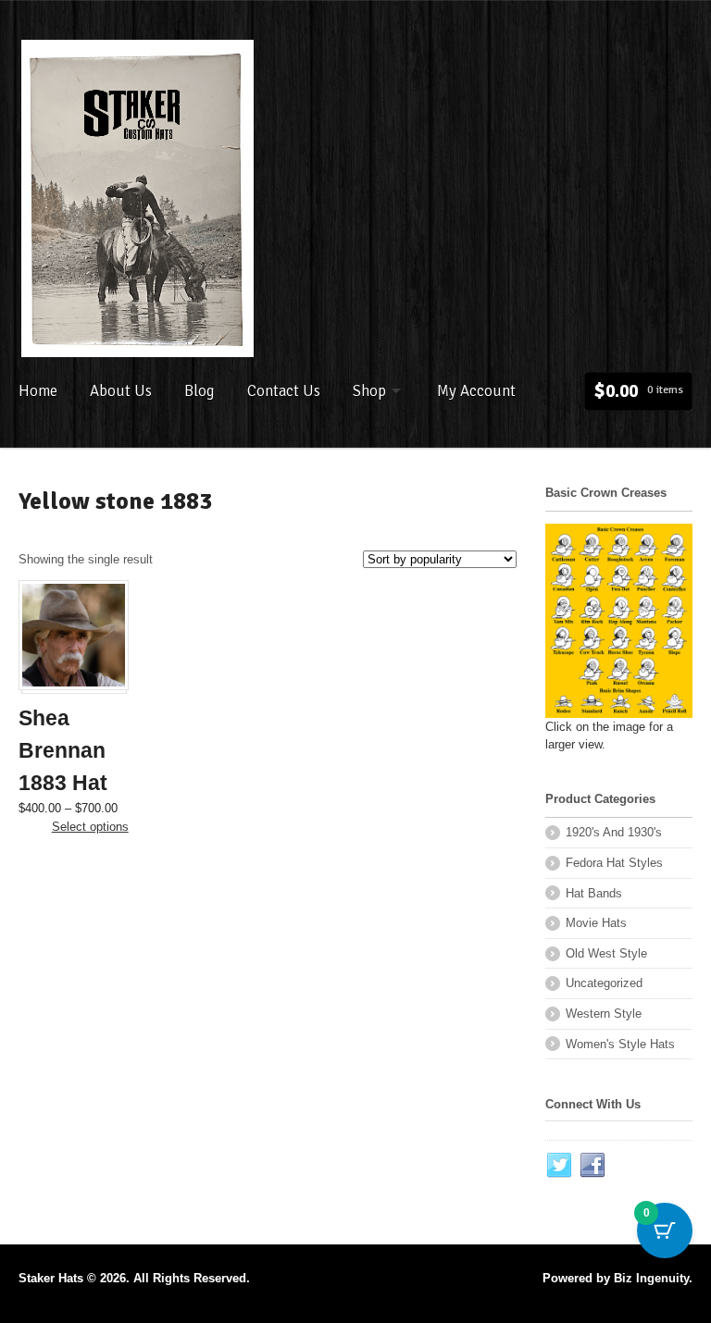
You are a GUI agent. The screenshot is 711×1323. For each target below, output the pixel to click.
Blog (199, 391)
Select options (90, 827)
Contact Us (283, 391)
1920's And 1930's (614, 832)
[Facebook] (593, 1166)
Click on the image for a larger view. (609, 735)
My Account (476, 391)
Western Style (604, 1013)
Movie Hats (596, 923)
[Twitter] (560, 1166)
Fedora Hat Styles (614, 863)
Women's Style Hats (620, 1044)
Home (38, 391)
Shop (369, 391)
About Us (121, 391)
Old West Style (606, 953)
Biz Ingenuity (651, 1278)
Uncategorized (604, 983)
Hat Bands (594, 893)
